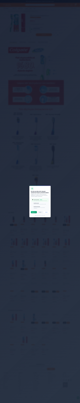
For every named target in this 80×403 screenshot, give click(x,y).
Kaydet (46, 212)
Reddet (40, 212)
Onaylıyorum (34, 212)
